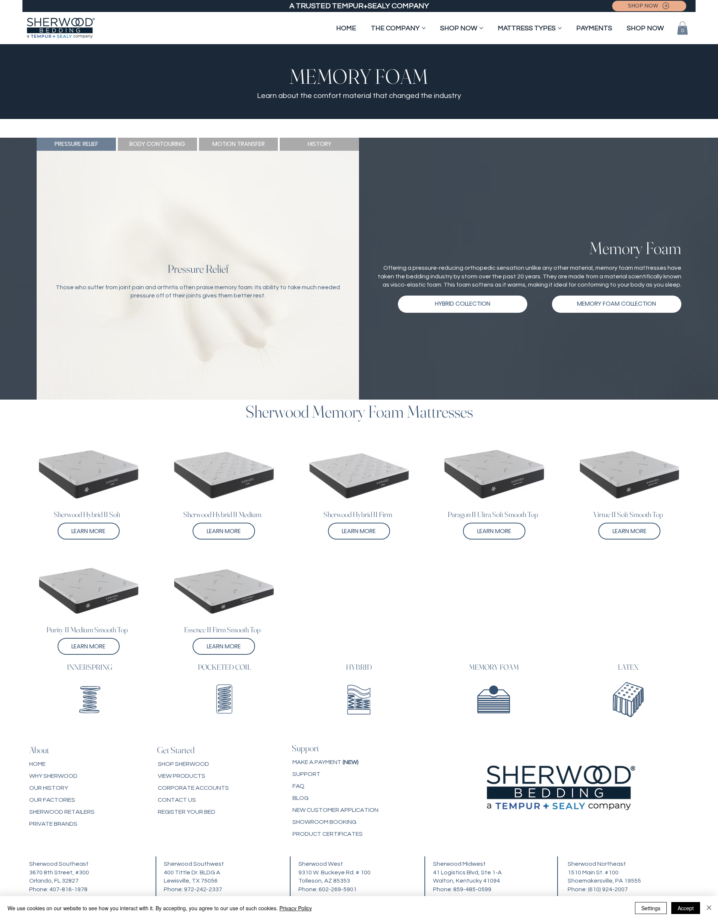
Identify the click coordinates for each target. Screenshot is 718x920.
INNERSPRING (90, 667)
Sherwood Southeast (59, 864)
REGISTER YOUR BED (186, 812)
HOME (37, 764)
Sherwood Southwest (194, 864)
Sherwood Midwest (459, 864)
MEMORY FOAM (494, 667)
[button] (682, 28)
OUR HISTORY (48, 788)
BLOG (300, 798)
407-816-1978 (68, 889)
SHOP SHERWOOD (183, 764)
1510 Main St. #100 (593, 872)
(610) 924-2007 (608, 889)
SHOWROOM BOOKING (324, 822)
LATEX (628, 667)
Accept (686, 908)
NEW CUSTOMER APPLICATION (335, 810)
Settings (650, 908)
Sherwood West (320, 864)
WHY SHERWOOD (53, 776)
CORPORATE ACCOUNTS (193, 788)
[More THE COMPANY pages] (424, 28)
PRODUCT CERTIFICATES (327, 834)
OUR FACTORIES (52, 800)
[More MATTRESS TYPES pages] (560, 28)
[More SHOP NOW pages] (481, 28)
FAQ (298, 786)
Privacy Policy (295, 908)
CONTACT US (177, 800)
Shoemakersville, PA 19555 (604, 881)
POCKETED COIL (224, 667)
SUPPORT (306, 774)
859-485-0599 (472, 889)
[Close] (709, 908)
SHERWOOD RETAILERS (62, 812)
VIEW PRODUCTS (181, 776)
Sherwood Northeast (597, 864)
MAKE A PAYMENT (325, 762)
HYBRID (359, 667)
